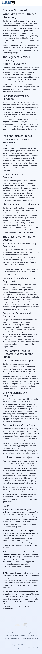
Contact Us (19, 633)
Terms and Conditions (12, 635)
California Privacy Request (11, 638)
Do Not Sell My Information (30, 638)
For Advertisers (32, 635)
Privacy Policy (30, 633)
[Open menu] (37, 3)
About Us (11, 633)
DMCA (23, 635)
